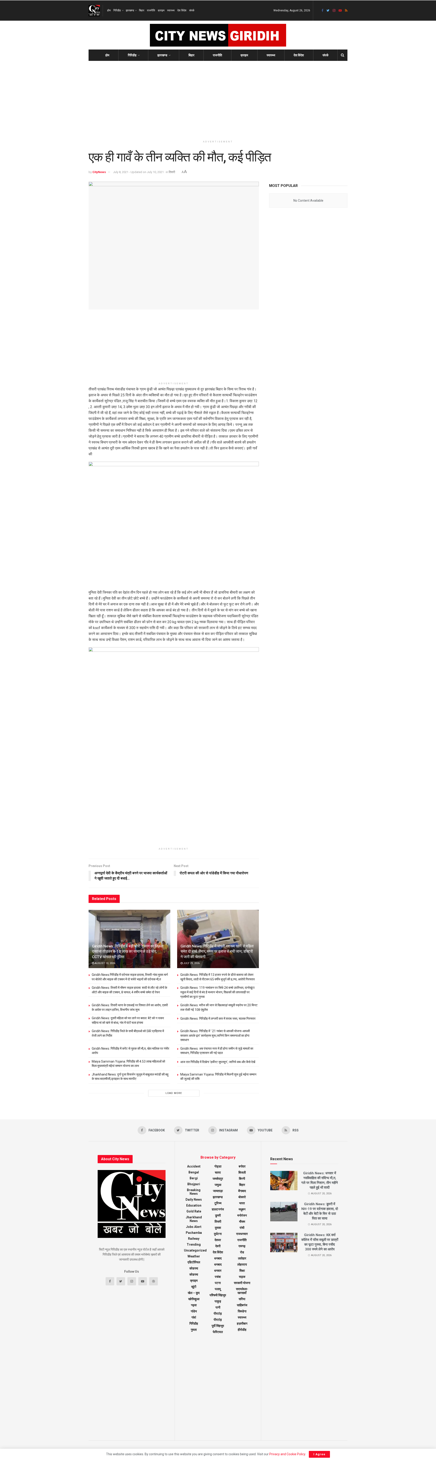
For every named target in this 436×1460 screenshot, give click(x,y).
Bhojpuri (193, 1184)
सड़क (242, 1277)
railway (193, 1238)
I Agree (319, 1454)
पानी (218, 1307)
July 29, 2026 (191, 963)
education (193, 1205)
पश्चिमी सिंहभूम (218, 1295)
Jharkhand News (194, 1219)
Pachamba (194, 1232)
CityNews (99, 172)
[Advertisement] (218, 99)
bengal (193, 1172)
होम (109, 10)
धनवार (217, 1270)
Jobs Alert (193, 1227)
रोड (242, 1252)
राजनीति (151, 10)
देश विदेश (181, 10)
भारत (242, 1203)
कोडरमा (193, 1268)
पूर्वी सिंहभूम (218, 1326)
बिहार (141, 10)
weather (194, 1256)
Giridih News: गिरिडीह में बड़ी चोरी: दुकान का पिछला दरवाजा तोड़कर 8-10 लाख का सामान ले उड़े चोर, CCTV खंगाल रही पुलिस (127, 951)
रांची (242, 1227)
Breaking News (194, 1191)
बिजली (242, 1172)
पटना (218, 1283)
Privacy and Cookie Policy (287, 1454)
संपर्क (191, 10)
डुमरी (218, 1215)
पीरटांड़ (218, 1313)
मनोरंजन (242, 1215)
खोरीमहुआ (193, 1299)
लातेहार (242, 1258)
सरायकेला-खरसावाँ (242, 1291)
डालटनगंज (218, 1209)
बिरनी (242, 1178)
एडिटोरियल (194, 1262)
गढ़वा (194, 1305)
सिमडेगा (242, 1311)
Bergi (194, 1178)
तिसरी (172, 172)
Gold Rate (193, 1211)
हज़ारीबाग (242, 1323)
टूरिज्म (217, 1203)
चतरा (218, 1172)
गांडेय (194, 1311)
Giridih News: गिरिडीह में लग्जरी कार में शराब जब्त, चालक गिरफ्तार (217, 1018)
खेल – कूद (194, 1293)
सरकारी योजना (242, 1283)
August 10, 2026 (104, 963)
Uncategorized (195, 1250)
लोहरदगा (242, 1264)
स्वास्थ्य (171, 10)
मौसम (242, 1221)
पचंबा (218, 1277)
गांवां (193, 1317)
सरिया (242, 1299)
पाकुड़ (218, 1301)
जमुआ (218, 1185)
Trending (194, 1244)
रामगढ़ (241, 1246)
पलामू (218, 1289)
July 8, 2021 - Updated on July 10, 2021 (138, 172)
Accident (194, 1166)
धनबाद (218, 1258)
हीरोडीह (242, 1329)
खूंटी (193, 1287)
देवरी (217, 1246)
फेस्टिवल (218, 1332)
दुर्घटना (218, 1234)
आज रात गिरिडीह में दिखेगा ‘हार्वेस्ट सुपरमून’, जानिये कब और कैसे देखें (217, 1062)
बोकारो (242, 1197)
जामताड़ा (218, 1191)
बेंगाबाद (242, 1191)
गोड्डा (217, 1166)
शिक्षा (242, 1270)
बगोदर (242, 1166)
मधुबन (242, 1209)
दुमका (218, 1227)
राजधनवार (242, 1234)
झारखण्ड (130, 10)
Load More (174, 1093)
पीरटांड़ (218, 1319)
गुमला (194, 1329)
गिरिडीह (117, 10)
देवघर (218, 1240)
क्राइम (161, 10)
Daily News (194, 1199)
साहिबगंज (242, 1305)
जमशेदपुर (218, 1178)
